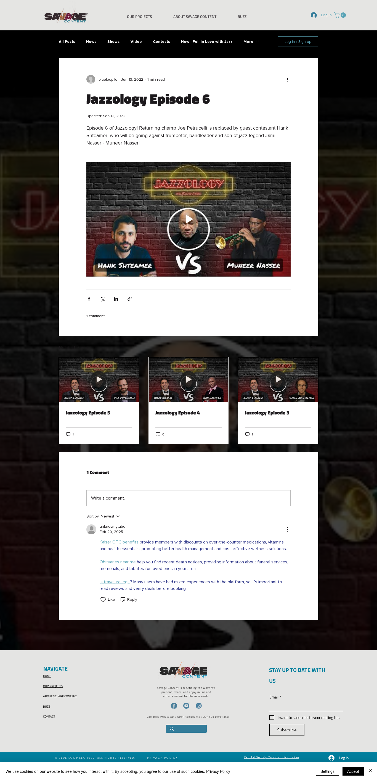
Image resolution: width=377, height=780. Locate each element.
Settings (327, 771)
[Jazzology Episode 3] (278, 379)
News (91, 41)
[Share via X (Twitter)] (102, 298)
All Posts (67, 41)
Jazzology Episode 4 (177, 412)
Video (136, 41)
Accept (353, 771)
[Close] (370, 771)
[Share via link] (129, 298)
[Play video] (188, 219)
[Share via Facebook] (89, 298)
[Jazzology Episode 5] (99, 379)
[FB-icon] (174, 705)
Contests (161, 41)
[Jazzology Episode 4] (189, 379)
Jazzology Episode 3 (267, 412)
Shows (113, 41)
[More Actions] (287, 529)
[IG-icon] (198, 705)
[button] (340, 15)
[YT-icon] (186, 705)
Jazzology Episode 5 (88, 412)
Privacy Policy (218, 771)
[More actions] (287, 79)
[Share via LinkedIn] (116, 298)
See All (312, 347)
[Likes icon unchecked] (103, 599)
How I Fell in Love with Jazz (206, 41)
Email (275, 697)
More (248, 41)
